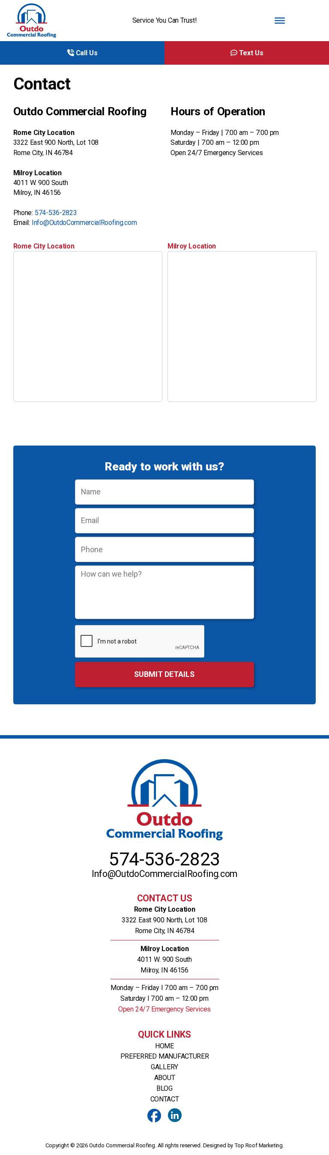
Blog (164, 1088)
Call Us (85, 53)
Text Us (250, 53)
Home (164, 1046)
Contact (164, 1099)
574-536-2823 (56, 213)
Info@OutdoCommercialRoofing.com (84, 222)
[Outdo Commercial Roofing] (49, 20)
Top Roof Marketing (258, 1145)
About (164, 1078)
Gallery (164, 1067)
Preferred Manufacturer (164, 1056)
